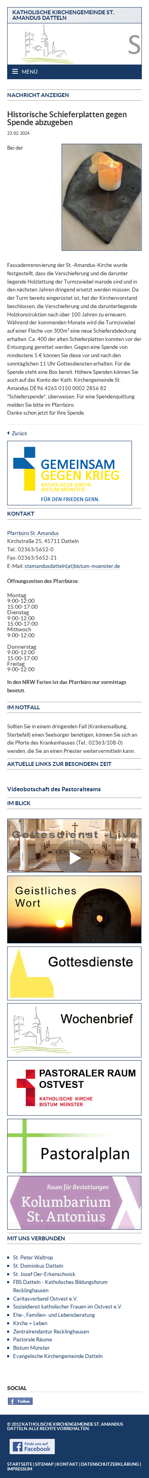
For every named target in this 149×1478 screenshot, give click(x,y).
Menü (29, 72)
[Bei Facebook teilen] (20, 1403)
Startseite (19, 1464)
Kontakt (67, 1464)
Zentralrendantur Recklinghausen (51, 1331)
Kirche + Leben (30, 1323)
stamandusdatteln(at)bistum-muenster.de (72, 566)
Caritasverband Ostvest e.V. (45, 1298)
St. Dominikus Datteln (38, 1266)
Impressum (19, 1468)
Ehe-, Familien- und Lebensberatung (54, 1315)
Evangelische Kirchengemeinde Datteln (58, 1356)
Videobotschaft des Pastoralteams (54, 788)
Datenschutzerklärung (110, 1464)
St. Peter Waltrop (33, 1257)
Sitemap (44, 1464)
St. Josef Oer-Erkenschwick (44, 1274)
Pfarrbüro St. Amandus (33, 533)
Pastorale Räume (32, 1339)
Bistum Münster (31, 1348)
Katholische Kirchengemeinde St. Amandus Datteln (63, 15)
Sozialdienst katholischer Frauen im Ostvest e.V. (67, 1306)
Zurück (19, 433)
